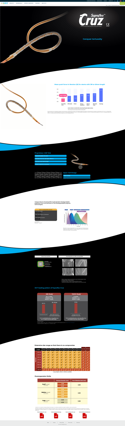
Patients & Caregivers (28, 3)
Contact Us (78, 422)
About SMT (44, 3)
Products (12, 3)
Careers (54, 422)
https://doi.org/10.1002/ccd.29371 (71, 322)
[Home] (4, 3)
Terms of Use (70, 422)
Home (107, 5)
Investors (37, 3)
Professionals (19, 3)
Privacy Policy (62, 422)
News (48, 422)
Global (122, 3)
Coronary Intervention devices (115, 5)
